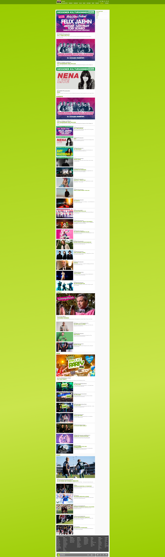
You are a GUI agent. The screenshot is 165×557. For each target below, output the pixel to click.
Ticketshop (99, 544)
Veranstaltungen (100, 538)
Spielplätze (99, 539)
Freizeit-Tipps (100, 543)
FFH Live (58, 538)
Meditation (99, 541)
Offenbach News (65, 544)
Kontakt (106, 540)
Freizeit (102, 3)
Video (93, 3)
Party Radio (58, 545)
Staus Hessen (78, 538)
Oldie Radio (58, 543)
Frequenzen (106, 541)
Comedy (97, 15)
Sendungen (92, 538)
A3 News (78, 541)
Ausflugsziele (100, 542)
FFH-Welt (107, 3)
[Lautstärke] (88, 555)
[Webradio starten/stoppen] (92, 555)
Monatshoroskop (86, 541)
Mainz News (64, 541)
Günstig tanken (79, 544)
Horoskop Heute (86, 538)
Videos (91, 540)
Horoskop (76, 3)
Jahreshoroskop (86, 542)
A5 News (78, 542)
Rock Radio (58, 542)
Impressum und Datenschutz (60, 552)
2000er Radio (58, 541)
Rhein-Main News (72, 541)
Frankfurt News (65, 539)
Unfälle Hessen (79, 540)
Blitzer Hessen (79, 539)
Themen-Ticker (93, 545)
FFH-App (106, 538)
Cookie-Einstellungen (67, 552)
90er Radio (58, 540)
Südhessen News (72, 542)
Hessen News (65, 538)
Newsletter (106, 539)
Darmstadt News (65, 543)
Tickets (59, 61)
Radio (58, 537)
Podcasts (92, 543)
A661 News (78, 543)
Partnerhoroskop (86, 543)
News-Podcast (92, 544)
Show (97, 16)
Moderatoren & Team (93, 542)
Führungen (106, 543)
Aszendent (85, 544)
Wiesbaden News (65, 540)
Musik (84, 3)
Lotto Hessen (100, 545)
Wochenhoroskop (86, 540)
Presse (105, 544)
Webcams (92, 541)
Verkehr (70, 3)
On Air (80, 3)
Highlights (97, 12)
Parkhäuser (78, 545)
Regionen (71, 537)
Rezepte (99, 540)
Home (97, 555)
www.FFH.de (62, 536)
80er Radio (58, 539)
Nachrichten (65, 3)
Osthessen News (72, 539)
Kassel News (64, 542)
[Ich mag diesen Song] (90, 555)
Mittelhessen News (72, 540)
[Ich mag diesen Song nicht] (93, 555)
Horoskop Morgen (86, 539)
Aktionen (89, 3)
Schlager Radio (58, 544)
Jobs (105, 542)
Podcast (97, 3)
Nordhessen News (72, 538)
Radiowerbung (106, 545)
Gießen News (65, 545)
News (64, 537)
